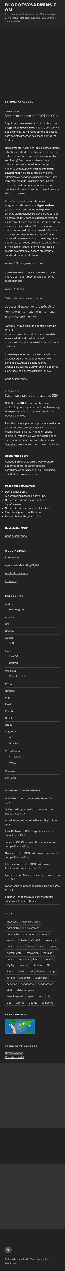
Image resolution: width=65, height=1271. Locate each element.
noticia (23, 965)
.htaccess (12, 921)
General (9, 631)
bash (24, 940)
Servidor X (11, 444)
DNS (7, 624)
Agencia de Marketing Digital (22, 565)
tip (48, 996)
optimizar (36, 965)
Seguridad (11, 731)
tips (9, 1002)
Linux (8, 651)
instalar (47, 952)
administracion (31, 921)
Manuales (10, 670)
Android (9, 604)
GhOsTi (9, 798)
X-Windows (36, 435)
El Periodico (12, 557)
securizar (24, 977)
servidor (12, 983)
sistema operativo (27, 990)
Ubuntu (13, 662)
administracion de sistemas (23, 927)
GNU (41, 946)
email (31, 946)
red (31, 971)
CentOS (13, 656)
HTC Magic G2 (17, 609)
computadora (40, 423)
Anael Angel (12, 820)
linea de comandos (18, 959)
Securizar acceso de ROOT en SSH (31, 116)
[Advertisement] (32, 59)
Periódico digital (14, 1057)
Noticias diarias (14, 1052)
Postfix (9, 711)
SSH (31, 127)
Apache (9, 617)
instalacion (32, 952)
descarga (50, 940)
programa (28, 407)
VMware (14, 763)
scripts (11, 977)
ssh (41, 996)
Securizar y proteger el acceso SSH (32, 396)
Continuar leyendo (16, 378)
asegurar (10, 127)
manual (48, 959)
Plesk (8, 704)
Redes (8, 724)
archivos (12, 940)
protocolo (10, 407)
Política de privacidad (16, 1259)
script (52, 971)
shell (9, 990)
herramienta (14, 952)
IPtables (14, 743)
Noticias (10, 690)
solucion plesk (15, 996)
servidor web (45, 983)
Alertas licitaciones (16, 573)
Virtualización (13, 751)
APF (11, 737)
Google (9, 637)
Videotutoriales (18, 676)
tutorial (20, 1002)
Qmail (8, 718)
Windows (10, 771)
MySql (8, 684)
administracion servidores (22, 934)
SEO (11, 643)
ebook (20, 946)
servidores (27, 983)
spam (31, 996)
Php (7, 697)
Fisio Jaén (10, 581)
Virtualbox (15, 756)
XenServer (11, 777)
